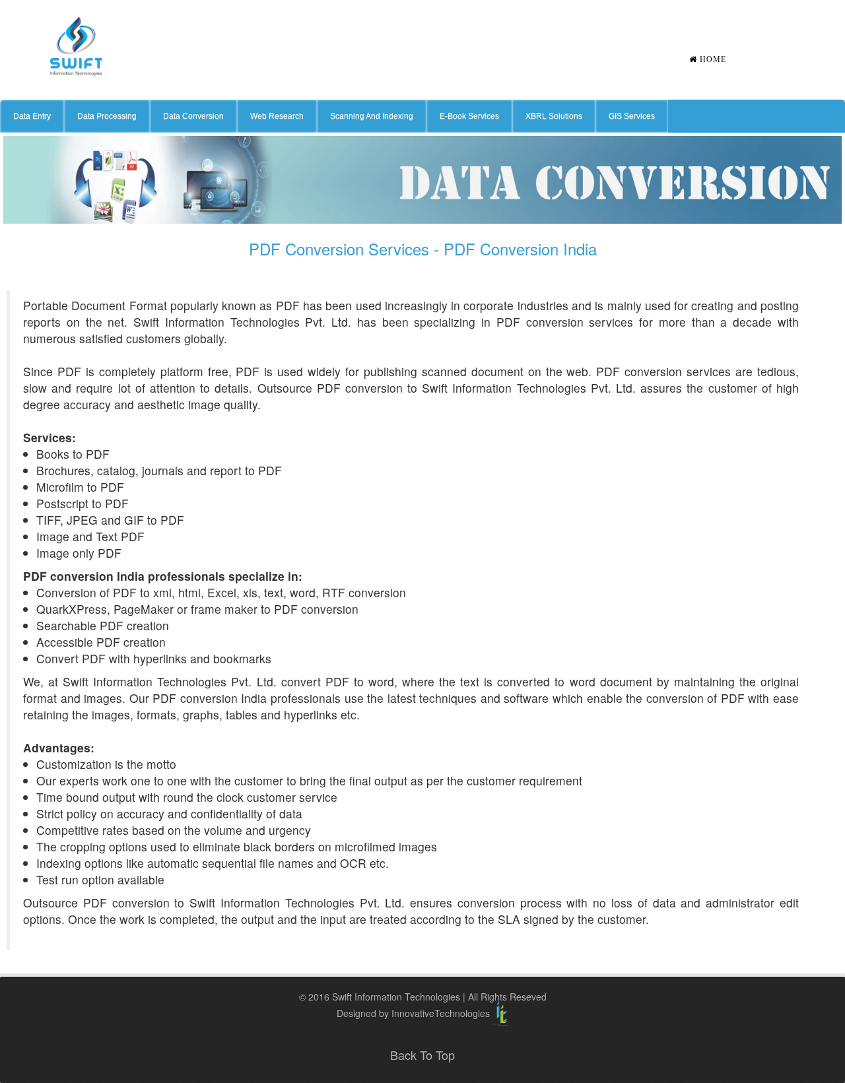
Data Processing (107, 116)
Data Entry (32, 116)
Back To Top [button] (422, 1054)
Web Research (277, 116)
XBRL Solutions (553, 116)
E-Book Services (469, 116)
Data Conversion (193, 116)
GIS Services (632, 116)
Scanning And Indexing (371, 116)
